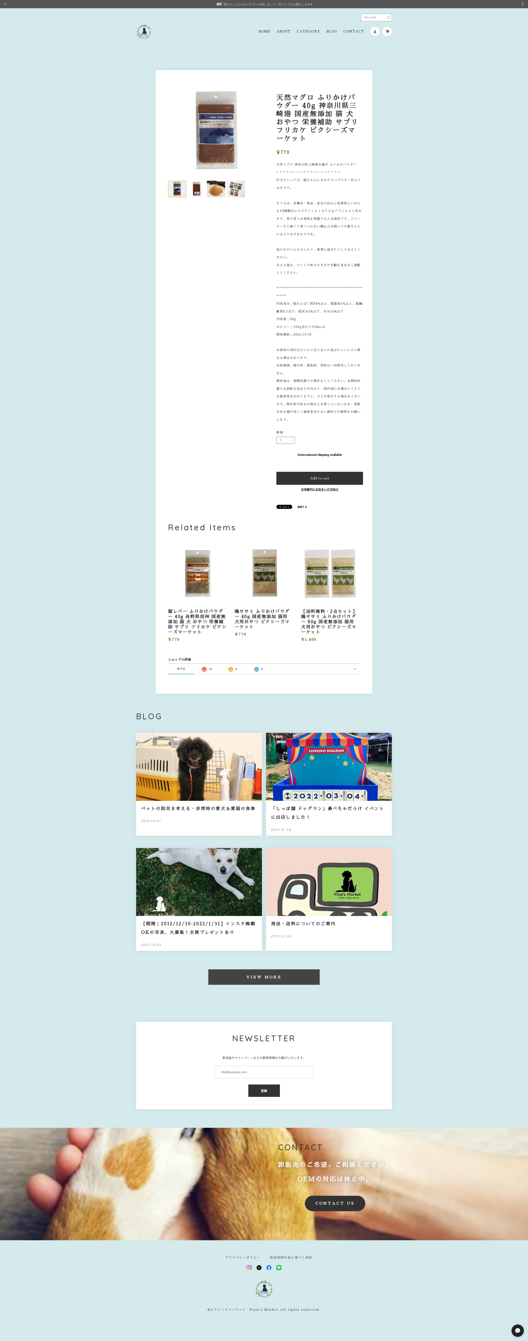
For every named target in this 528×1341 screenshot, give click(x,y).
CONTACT (353, 31)
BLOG (331, 31)
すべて (181, 669)
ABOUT (284, 31)
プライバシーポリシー (242, 1257)
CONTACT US (335, 1203)
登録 (264, 1090)
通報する (302, 507)
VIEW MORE (264, 977)
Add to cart (319, 478)
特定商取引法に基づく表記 (291, 1257)
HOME (264, 31)
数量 (280, 432)
